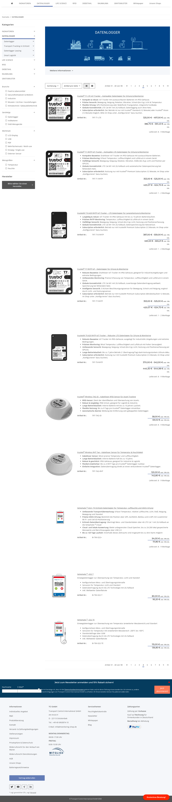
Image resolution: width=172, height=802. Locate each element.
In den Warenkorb (156, 440)
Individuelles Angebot (18, 711)
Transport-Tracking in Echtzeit (16, 46)
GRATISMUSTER (8, 78)
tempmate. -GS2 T (85, 574)
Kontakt (12, 725)
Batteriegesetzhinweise (19, 767)
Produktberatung (16, 720)
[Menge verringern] (144, 432)
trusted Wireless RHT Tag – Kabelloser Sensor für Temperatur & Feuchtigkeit (110, 452)
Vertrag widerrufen (27, 778)
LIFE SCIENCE (7, 60)
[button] (86, 86)
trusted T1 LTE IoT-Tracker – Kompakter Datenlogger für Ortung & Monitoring (110, 96)
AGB (11, 758)
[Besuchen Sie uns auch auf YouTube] (18, 787)
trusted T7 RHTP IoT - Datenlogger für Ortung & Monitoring (102, 269)
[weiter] (167, 86)
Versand (33, 792)
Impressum (14, 738)
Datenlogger (9, 41)
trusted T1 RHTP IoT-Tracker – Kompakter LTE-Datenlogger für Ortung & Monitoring (113, 152)
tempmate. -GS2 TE (86, 620)
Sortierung (51, 86)
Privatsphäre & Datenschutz (21, 742)
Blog (90, 725)
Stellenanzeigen (16, 734)
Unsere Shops (155, 3)
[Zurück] (127, 86)
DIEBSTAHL (6, 69)
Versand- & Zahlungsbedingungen (23, 729)
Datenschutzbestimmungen (74, 689)
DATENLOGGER (8, 36)
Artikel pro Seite (71, 86)
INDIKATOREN (8, 31)
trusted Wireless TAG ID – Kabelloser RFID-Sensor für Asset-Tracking (106, 396)
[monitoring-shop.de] (12, 3)
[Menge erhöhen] (168, 432)
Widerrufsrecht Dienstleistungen (23, 754)
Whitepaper (138, 3)
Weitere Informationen (60, 70)
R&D (11, 716)
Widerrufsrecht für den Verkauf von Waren (24, 748)
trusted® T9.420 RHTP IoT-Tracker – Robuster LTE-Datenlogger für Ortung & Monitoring (114, 335)
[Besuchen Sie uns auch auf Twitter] (11, 787)
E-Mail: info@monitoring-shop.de (63, 727)
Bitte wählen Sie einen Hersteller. (17, 184)
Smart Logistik (10, 55)
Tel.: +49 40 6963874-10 (58, 722)
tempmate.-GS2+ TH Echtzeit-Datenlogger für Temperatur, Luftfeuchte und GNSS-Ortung (115, 508)
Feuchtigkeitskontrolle (97, 711)
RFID (4, 64)
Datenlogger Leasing (12, 50)
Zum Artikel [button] (156, 140)
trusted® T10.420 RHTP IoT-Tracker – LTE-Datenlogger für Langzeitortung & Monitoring (113, 213)
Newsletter (92, 716)
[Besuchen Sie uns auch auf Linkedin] (30, 787)
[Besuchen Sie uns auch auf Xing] (24, 787)
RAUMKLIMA (7, 74)
